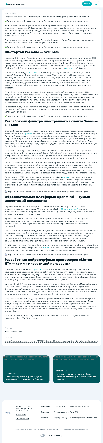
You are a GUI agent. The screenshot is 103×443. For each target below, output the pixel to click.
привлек (28, 133)
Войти (87, 3)
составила (70, 68)
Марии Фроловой (69, 209)
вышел (46, 247)
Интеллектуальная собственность (84, 418)
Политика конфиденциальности (75, 429)
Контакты (45, 418)
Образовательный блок (79, 406)
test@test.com (22, 418)
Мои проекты (59, 406)
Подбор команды (60, 418)
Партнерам (45, 412)
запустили (32, 72)
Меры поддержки (60, 412)
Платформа (45, 406)
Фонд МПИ (74, 412)
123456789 (21, 414)
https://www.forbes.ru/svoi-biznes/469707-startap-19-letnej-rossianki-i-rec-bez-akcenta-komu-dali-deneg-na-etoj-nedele (51, 341)
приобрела (38, 269)
